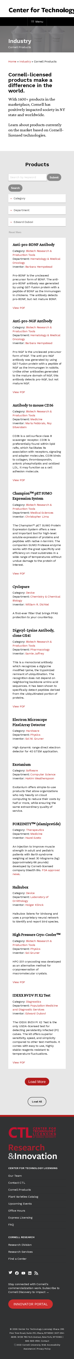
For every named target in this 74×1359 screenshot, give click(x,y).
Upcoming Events (20, 1203)
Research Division (20, 1244)
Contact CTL (16, 1182)
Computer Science (43, 774)
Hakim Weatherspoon (39, 778)
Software (32, 770)
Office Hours (16, 1210)
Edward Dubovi (35, 1013)
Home (12, 61)
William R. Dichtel (37, 604)
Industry (25, 61)
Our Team (15, 1175)
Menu (39, 21)
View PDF (19, 308)
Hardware (32, 730)
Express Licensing (20, 1217)
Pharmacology (40, 649)
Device (30, 592)
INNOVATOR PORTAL (30, 1304)
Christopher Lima (37, 516)
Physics (35, 734)
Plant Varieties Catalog (23, 1196)
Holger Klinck (34, 905)
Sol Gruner (32, 952)
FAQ (11, 1224)
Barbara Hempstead (38, 266)
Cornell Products (19, 1189)
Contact (45, 1341)
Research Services (20, 1251)
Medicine (36, 419)
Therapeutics (35, 830)
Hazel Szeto (33, 837)
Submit (54, 177)
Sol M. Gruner (34, 738)
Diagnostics (33, 1001)
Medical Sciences (41, 512)
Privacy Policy (44, 1349)
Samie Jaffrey (34, 653)
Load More (37, 1082)
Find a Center (17, 1258)
